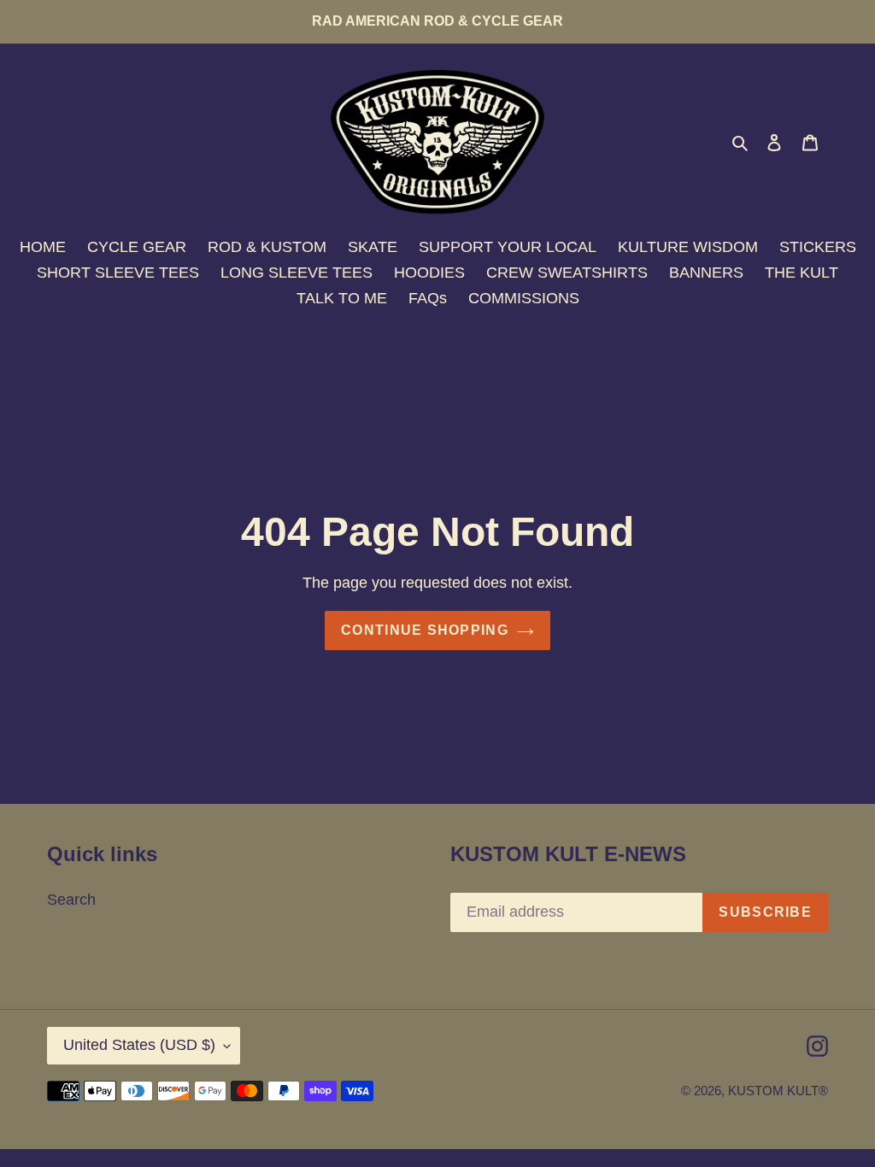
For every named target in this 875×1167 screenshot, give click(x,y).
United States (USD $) (139, 1044)
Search (71, 899)
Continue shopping (424, 630)
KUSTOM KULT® (778, 1090)
